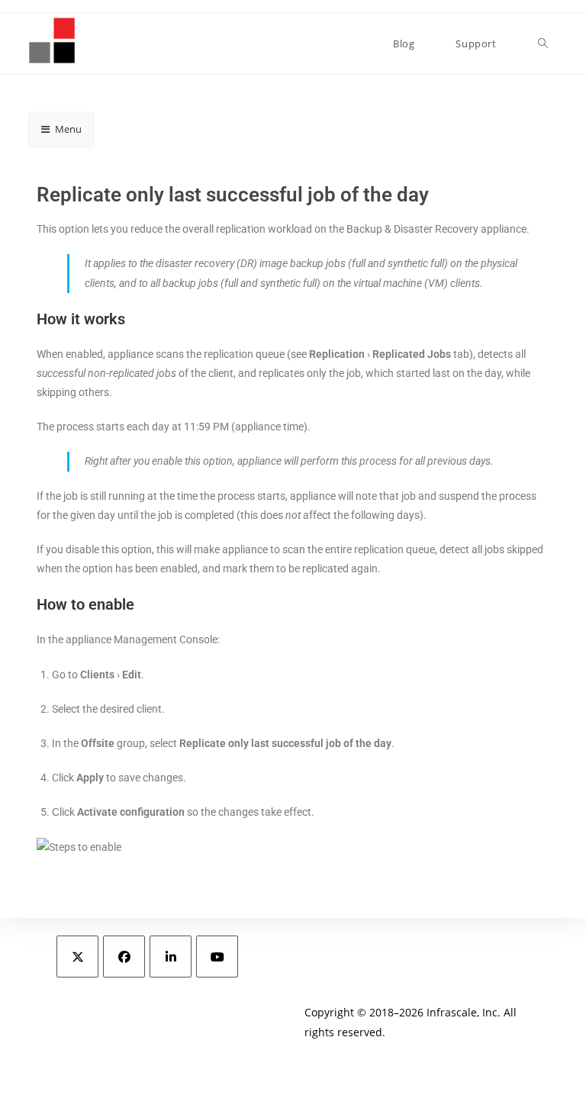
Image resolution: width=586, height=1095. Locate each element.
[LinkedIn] (171, 956)
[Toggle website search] (542, 43)
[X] (77, 956)
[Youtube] (217, 956)
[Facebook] (124, 956)
